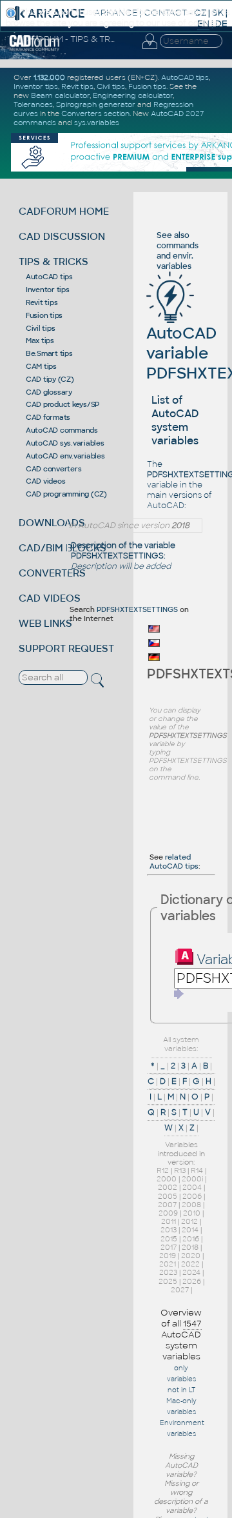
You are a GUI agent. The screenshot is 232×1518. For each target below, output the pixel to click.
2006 (192, 1196)
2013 (168, 1229)
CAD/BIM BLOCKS (62, 548)
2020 (190, 1255)
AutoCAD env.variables (65, 455)
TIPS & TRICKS (53, 261)
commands (177, 246)
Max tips (40, 340)
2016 (190, 1238)
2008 (191, 1204)
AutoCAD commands (62, 430)
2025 (168, 1281)
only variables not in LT (181, 1379)
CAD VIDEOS (50, 598)
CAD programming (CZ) (66, 493)
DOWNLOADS (52, 523)
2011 (168, 1221)
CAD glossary (49, 392)
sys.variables (96, 122)
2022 (190, 1263)
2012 (189, 1221)
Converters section (95, 113)
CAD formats (48, 417)
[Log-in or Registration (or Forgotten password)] (149, 49)
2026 (191, 1281)
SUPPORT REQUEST (66, 648)
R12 (163, 1170)
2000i (192, 1178)
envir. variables (175, 261)
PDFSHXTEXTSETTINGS (137, 609)
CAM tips (41, 366)
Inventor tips (48, 289)
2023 (168, 1272)
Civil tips (40, 328)
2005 (167, 1196)
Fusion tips (44, 315)
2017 (168, 1247)
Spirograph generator (95, 104)
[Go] (179, 994)
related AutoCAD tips (174, 862)
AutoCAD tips (49, 276)
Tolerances (33, 104)
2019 (167, 1255)
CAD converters (54, 468)
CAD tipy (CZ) (50, 379)
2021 (167, 1263)
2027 (180, 1289)
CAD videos (46, 481)
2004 (192, 1187)
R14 (197, 1170)
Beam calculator (60, 95)
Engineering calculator (133, 95)
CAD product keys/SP (62, 404)
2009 (168, 1212)
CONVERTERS (52, 573)
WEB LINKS (45, 623)
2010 (191, 1212)
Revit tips (42, 302)
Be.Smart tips (49, 353)
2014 (190, 1229)
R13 (180, 1170)
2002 (167, 1187)
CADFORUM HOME (64, 211)
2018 (190, 1247)
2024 (191, 1272)
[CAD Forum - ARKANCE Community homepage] (34, 49)
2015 (168, 1238)
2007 (167, 1204)
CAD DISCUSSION (62, 236)
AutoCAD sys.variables (65, 443)
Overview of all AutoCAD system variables (181, 1334)
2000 (167, 1178)
